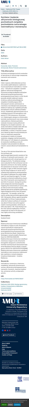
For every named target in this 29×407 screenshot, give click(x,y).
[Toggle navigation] (26, 6)
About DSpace (6, 347)
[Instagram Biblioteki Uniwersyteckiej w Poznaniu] (9, 330)
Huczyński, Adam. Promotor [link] (9, 66)
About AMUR (6, 343)
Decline (10, 404)
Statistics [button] (19, 293)
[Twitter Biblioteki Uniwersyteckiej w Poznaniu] (7, 330)
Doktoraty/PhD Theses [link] (13, 9)
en (13, 6)
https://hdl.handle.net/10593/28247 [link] (12, 279)
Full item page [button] (7, 293)
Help (3, 349)
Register (4, 345)
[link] (14, 47)
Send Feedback (9, 335)
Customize (17, 404)
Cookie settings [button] (7, 355)
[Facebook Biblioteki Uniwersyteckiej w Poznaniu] (3, 330)
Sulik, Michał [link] (4, 58)
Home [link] (2, 9)
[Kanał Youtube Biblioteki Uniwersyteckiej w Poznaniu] (5, 330)
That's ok (4, 404)
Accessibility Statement (9, 353)
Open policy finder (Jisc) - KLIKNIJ (11, 368)
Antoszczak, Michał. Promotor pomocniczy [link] (14, 68)
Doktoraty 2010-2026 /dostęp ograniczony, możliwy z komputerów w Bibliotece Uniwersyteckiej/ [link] (11, 11)
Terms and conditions (9, 351)
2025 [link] (2, 53)
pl (16, 6)
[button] (5, 2)
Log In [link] (7, 6)
